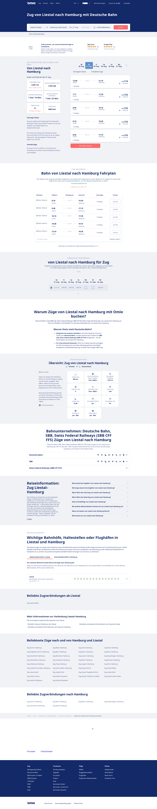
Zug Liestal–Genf (32, 672)
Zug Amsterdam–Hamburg (36, 660)
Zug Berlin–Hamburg (85, 652)
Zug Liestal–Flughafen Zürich (88, 672)
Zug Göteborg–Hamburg (35, 664)
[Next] (126, 65)
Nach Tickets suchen (35, 87)
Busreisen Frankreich (60, 787)
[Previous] (50, 281)
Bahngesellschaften (34, 770)
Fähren (58, 3)
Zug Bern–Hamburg (59, 652)
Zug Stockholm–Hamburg (36, 656)
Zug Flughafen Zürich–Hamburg (38, 652)
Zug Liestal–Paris (58, 672)
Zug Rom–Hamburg (111, 652)
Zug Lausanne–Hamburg (61, 660)
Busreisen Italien (59, 784)
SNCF (29, 784)
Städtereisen (109, 770)
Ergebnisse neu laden (77, 187)
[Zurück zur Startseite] (32, 3)
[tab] (80, 72)
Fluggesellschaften (85, 772)
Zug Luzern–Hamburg (86, 656)
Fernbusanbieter (59, 770)
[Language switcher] (86, 3)
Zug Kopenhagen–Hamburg (113, 656)
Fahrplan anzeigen (35, 111)
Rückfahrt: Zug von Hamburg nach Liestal (42, 624)
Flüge (52, 3)
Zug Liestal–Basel (33, 603)
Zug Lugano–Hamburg (86, 664)
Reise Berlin (109, 772)
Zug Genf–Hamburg (85, 648)
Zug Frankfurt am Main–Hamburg (38, 668)
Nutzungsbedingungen (63, 803)
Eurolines (56, 775)
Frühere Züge (42, 239)
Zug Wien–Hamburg (85, 660)
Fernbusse (57, 766)
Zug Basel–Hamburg (60, 648)
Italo (29, 790)
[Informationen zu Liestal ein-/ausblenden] (127, 579)
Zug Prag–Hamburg (59, 664)
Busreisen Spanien (59, 790)
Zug (39, 3)
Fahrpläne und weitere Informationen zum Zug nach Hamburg (49, 627)
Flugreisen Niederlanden (87, 778)
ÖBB (28, 787)
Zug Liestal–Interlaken (60, 680)
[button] (74, 27)
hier (97, 246)
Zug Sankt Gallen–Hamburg (62, 668)
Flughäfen (82, 775)
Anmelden (127, 3)
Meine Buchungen (99, 3)
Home (29, 716)
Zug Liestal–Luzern (33, 676)
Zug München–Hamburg (61, 656)
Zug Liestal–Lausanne (60, 676)
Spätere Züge (114, 239)
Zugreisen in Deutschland (47, 716)
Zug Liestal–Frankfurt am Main (88, 676)
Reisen (107, 766)
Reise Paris (108, 775)
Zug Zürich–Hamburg (34, 648)
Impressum (48, 803)
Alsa (54, 781)
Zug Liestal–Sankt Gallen (112, 676)
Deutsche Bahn (32, 772)
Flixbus (55, 778)
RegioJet (56, 772)
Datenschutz (78, 803)
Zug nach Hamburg (65, 716)
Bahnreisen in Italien (34, 775)
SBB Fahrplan (32, 778)
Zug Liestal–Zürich (84, 668)
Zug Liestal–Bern (110, 672)
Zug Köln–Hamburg (111, 664)
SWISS (81, 770)
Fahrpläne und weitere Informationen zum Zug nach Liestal (99, 624)
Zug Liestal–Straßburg (34, 680)
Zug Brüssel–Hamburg (112, 660)
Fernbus (45, 3)
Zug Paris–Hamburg (111, 648)
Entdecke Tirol (110, 778)
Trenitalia (30, 781)
